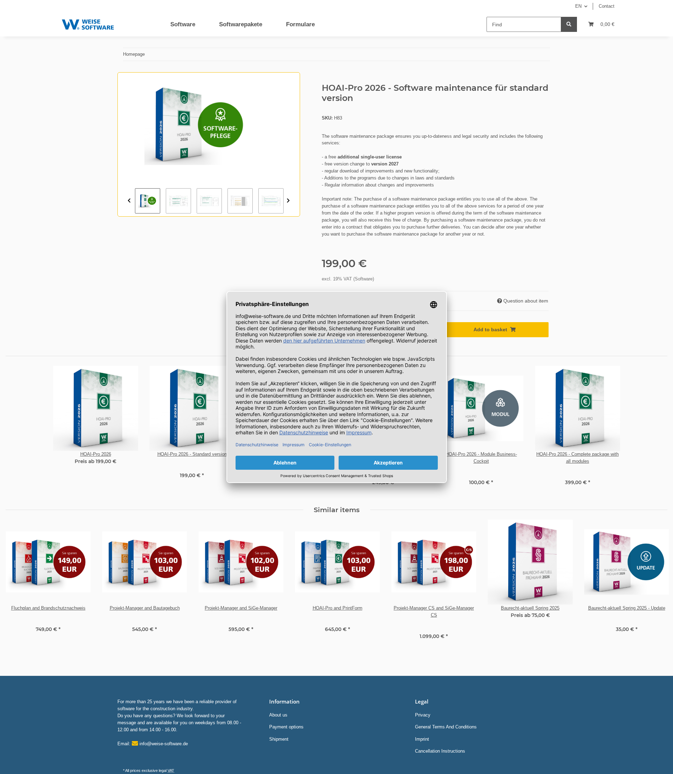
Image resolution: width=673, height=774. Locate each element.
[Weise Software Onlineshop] (87, 23)
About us (278, 715)
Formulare (300, 24)
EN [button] (578, 6)
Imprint (422, 739)
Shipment (278, 739)
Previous (129, 200)
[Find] (569, 24)
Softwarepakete (240, 24)
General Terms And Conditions (446, 726)
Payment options (286, 726)
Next (288, 200)
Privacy (422, 715)
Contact (606, 6)
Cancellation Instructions (440, 751)
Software (182, 24)
